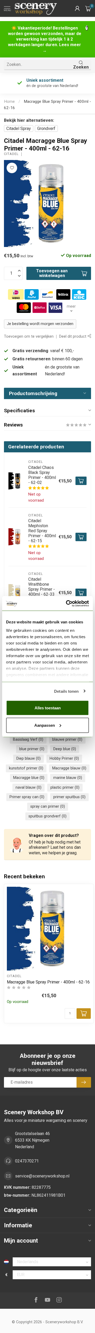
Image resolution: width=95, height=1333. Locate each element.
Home (9, 101)
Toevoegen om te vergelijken (29, 336)
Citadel (11, 154)
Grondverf (46, 128)
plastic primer (64, 787)
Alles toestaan (48, 708)
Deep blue (64, 749)
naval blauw (28, 787)
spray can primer (47, 806)
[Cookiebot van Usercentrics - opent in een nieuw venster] (67, 603)
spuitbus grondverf (47, 816)
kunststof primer (26, 768)
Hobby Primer (64, 758)
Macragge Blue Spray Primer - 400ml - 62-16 (48, 982)
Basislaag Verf (28, 739)
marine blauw (67, 777)
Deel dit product (73, 336)
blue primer (31, 749)
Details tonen (66, 691)
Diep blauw (28, 758)
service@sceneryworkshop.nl (42, 1176)
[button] (77, 8)
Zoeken (81, 67)
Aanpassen (44, 725)
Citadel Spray (18, 128)
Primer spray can (27, 797)
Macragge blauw (69, 768)
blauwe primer (67, 739)
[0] (88, 8)
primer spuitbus (69, 797)
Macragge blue (28, 777)
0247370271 (27, 1161)
